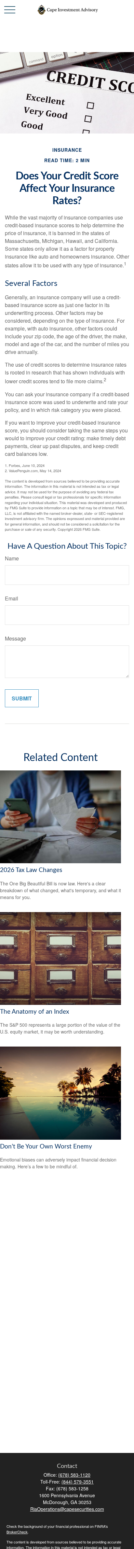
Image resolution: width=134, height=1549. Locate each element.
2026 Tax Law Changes (31, 870)
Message (15, 638)
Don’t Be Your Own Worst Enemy (46, 1147)
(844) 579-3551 (77, 1481)
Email (11, 598)
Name (12, 558)
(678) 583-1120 (74, 1475)
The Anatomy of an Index (34, 1012)
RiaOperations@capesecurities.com (67, 1509)
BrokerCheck (17, 1531)
